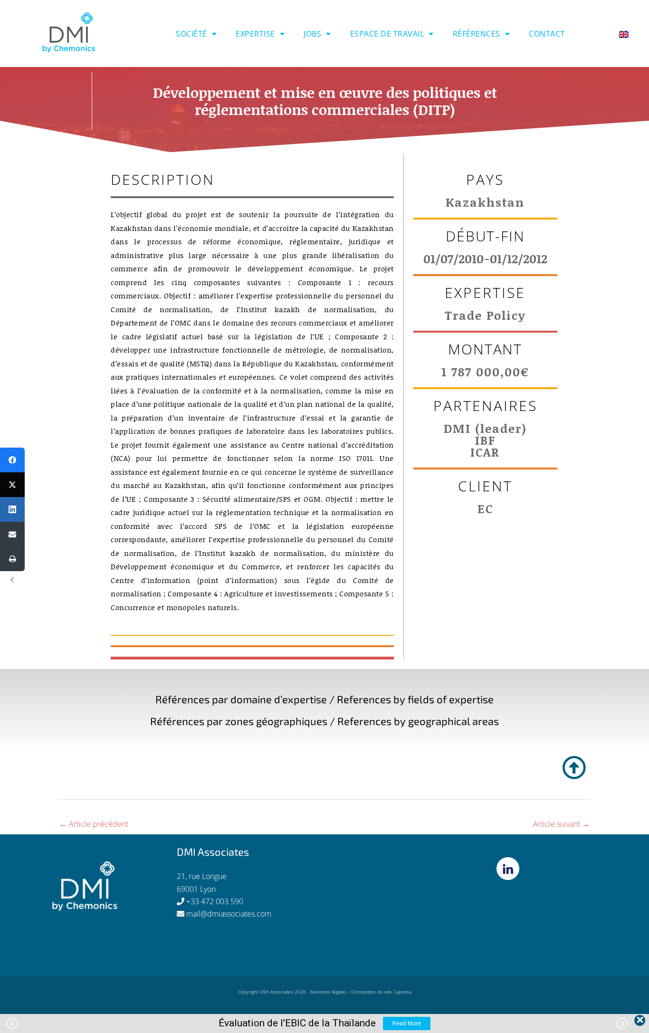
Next (622, 1023)
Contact (547, 34)
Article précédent (93, 824)
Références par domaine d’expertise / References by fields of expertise (324, 699)
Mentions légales (328, 991)
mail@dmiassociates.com (228, 914)
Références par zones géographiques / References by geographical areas (324, 721)
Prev (12, 1023)
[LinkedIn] (12, 509)
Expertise (255, 34)
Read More (406, 1023)
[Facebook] (12, 460)
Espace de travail (387, 34)
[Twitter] (12, 484)
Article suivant (561, 824)
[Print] (12, 558)
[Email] (12, 534)
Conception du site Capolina (381, 991)
